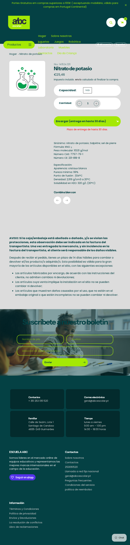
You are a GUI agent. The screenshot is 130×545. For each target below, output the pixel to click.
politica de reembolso (78, 489)
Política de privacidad (22, 513)
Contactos (71, 462)
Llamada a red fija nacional (82, 471)
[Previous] (57, 200)
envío (78, 79)
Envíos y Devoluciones (22, 518)
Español (120, 44)
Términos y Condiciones (24, 509)
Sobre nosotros (74, 458)
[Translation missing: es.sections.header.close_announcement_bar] (125, 5)
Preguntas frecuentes (78, 480)
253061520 (71, 467)
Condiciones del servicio (80, 485)
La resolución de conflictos (25, 522)
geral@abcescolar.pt (78, 476)
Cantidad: (65, 103)
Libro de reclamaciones (23, 527)
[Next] (66, 200)
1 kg (87, 90)
